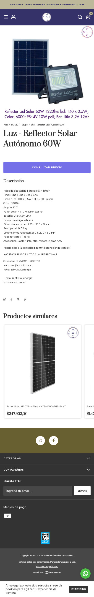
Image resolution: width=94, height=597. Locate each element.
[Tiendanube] (47, 573)
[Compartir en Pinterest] (25, 299)
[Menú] (6, 18)
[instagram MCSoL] (40, 440)
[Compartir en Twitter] (18, 299)
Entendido (78, 589)
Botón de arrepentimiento (47, 566)
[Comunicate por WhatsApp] (85, 573)
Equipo (25, 124)
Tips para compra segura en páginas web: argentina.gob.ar (47, 4)
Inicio (5, 124)
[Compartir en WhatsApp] (4, 299)
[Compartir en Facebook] (11, 299)
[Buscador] (80, 18)
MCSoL (14, 124)
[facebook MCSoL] (53, 440)
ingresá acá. (70, 562)
